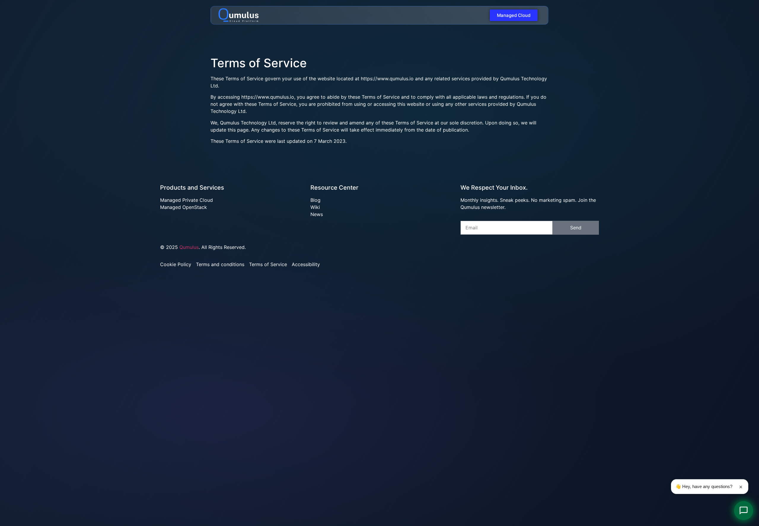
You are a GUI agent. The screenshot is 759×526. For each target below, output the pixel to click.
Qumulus (189, 247)
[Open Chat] (743, 510)
